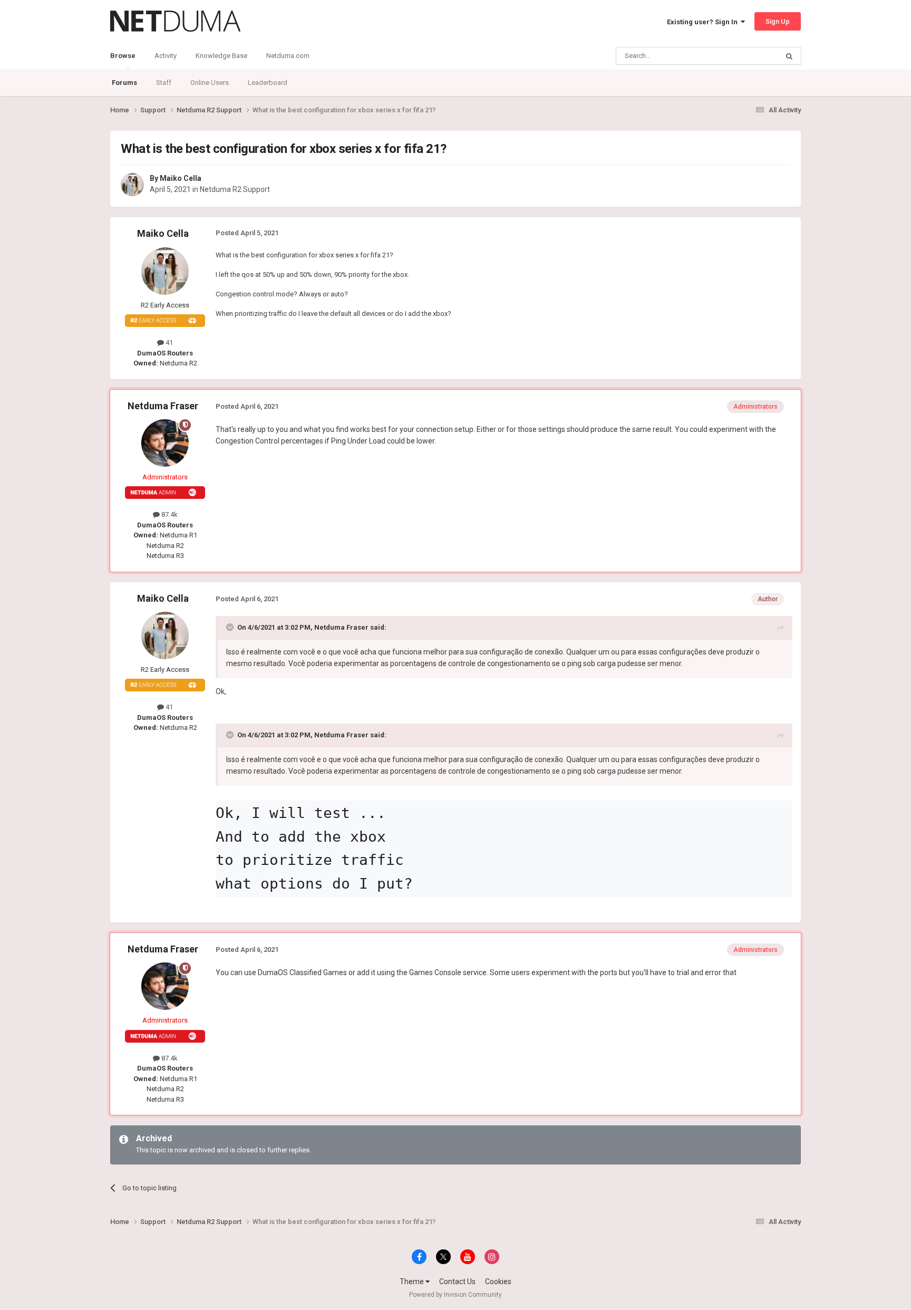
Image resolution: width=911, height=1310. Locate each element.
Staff (163, 82)
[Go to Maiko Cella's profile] (132, 184)
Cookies (498, 1281)
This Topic (748, 56)
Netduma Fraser (163, 405)
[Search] (789, 55)
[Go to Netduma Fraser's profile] (165, 443)
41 (168, 342)
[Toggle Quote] (231, 627)
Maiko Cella (180, 178)
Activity (165, 56)
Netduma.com (287, 56)
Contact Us (457, 1281)
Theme (412, 1281)
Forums (124, 82)
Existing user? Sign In (704, 22)
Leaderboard (267, 82)
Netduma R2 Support (235, 189)
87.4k (169, 514)
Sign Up (777, 21)
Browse (122, 56)
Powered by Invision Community (455, 1294)
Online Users (209, 82)
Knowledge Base (221, 56)
